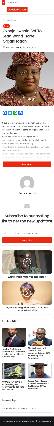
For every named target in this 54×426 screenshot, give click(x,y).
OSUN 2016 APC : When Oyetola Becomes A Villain (27, 3)
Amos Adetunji (11, 47)
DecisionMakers (44, 421)
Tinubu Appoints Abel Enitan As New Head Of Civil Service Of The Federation (38, 385)
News (13, 20)
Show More (26, 164)
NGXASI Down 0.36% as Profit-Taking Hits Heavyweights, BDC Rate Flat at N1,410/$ (13, 386)
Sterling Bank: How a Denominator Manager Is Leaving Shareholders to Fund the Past (13, 353)
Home (7, 20)
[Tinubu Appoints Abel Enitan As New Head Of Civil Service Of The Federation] (40, 370)
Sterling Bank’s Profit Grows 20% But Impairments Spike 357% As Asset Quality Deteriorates (39, 353)
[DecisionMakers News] (17, 9)
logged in (17, 408)
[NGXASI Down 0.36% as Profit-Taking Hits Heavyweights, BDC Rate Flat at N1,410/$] (14, 371)
